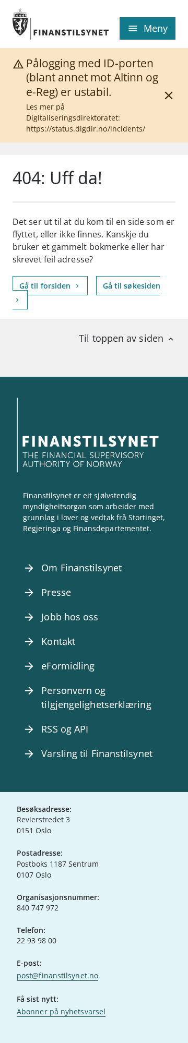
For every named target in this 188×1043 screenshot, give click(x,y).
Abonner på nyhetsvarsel (61, 1011)
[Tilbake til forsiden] (53, 24)
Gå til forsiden (46, 286)
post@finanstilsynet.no (57, 975)
